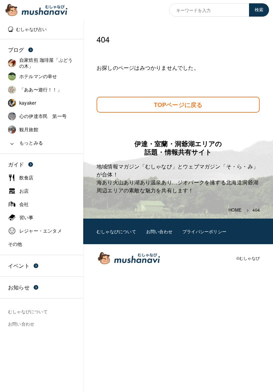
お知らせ (19, 287)
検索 (259, 9)
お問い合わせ (159, 231)
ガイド (16, 164)
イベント (19, 265)
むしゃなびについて (116, 231)
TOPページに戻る (178, 104)
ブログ (16, 49)
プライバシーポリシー (204, 231)
